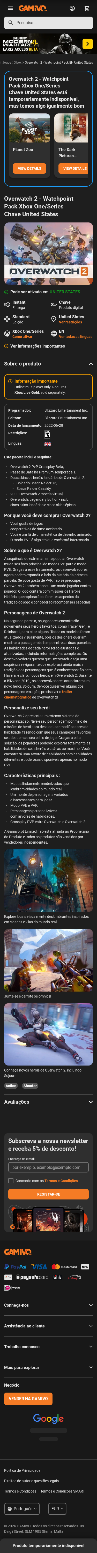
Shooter (30, 1086)
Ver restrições (70, 322)
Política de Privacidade (22, 1470)
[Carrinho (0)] (86, 8)
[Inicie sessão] (72, 8)
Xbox (17, 62)
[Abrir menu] (10, 8)
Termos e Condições (61, 1181)
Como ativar (22, 337)
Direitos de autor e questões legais (31, 1481)
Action (11, 1086)
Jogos (6, 62)
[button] (48, 363)
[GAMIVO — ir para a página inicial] (33, 8)
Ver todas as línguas (75, 337)
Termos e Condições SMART (62, 1491)
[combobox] (48, 23)
